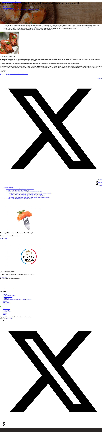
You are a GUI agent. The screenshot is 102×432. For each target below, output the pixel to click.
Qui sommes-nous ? (7, 297)
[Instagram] (12, 288)
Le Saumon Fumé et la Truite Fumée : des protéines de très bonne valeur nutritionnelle (29, 197)
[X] (7, 288)
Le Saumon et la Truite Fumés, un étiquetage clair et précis (20, 189)
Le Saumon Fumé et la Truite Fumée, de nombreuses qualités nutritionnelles (21, 9)
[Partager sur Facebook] (3, 321)
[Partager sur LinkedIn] (4, 423)
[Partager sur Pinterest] (4, 426)
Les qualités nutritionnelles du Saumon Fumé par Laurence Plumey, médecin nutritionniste (30, 193)
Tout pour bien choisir (8, 8)
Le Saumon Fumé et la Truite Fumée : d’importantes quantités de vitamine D (27, 195)
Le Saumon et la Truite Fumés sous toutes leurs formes (19, 198)
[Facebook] (2, 288)
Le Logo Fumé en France (9, 295)
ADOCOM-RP (9, 318)
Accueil (5, 6)
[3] (0, 74)
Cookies (5, 313)
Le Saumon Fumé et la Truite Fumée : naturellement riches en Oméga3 (25, 194)
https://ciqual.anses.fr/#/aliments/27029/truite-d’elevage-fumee (17, 74)
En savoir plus (3, 238)
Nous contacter (6, 303)
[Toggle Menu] (51, 430)
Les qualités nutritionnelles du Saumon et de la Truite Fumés (17, 299)
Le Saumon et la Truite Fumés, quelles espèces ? (17, 190)
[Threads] (16, 288)
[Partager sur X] (52, 420)
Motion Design (6, 302)
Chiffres (5, 301)
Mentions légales (7, 311)
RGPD (4, 314)
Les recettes (6, 298)
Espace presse (6, 310)
